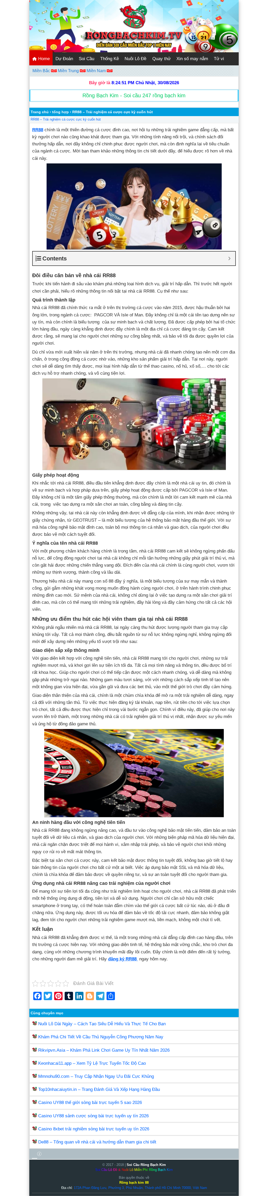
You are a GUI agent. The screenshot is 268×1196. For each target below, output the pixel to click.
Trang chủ (40, 112)
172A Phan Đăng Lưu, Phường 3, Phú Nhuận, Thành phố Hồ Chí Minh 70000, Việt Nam (140, 1188)
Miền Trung (69, 71)
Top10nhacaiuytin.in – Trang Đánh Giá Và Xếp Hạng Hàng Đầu (99, 1089)
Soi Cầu (86, 58)
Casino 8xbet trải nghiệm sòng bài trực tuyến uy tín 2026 (93, 1128)
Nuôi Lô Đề (135, 58)
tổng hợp (60, 112)
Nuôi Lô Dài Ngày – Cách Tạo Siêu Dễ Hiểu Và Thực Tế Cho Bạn (102, 1023)
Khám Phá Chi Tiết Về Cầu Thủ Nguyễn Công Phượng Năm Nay (100, 1036)
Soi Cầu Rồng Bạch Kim (146, 1165)
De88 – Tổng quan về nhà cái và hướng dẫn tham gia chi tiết (97, 1142)
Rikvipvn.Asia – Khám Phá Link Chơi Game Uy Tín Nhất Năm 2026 (104, 1050)
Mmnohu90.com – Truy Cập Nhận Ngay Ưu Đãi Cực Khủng (96, 1076)
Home (43, 58)
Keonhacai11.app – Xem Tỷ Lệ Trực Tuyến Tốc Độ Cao (92, 1063)
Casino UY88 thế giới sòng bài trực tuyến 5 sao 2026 (90, 1102)
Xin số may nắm (192, 58)
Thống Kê (109, 58)
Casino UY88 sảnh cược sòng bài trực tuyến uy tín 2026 (93, 1115)
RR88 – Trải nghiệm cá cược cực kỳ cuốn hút (66, 119)
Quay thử (161, 58)
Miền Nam (97, 71)
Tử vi (219, 58)
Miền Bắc (41, 71)
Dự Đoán (64, 58)
